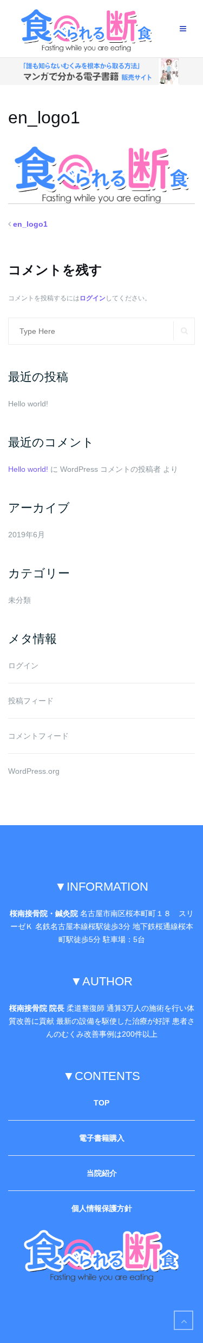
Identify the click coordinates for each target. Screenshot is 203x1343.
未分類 (19, 600)
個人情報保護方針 (101, 1208)
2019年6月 (26, 534)
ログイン (93, 298)
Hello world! (28, 403)
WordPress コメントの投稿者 (110, 469)
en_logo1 (30, 224)
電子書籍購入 (102, 1138)
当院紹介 (102, 1173)
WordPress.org (34, 771)
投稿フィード (31, 700)
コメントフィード (38, 736)
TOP (101, 1102)
